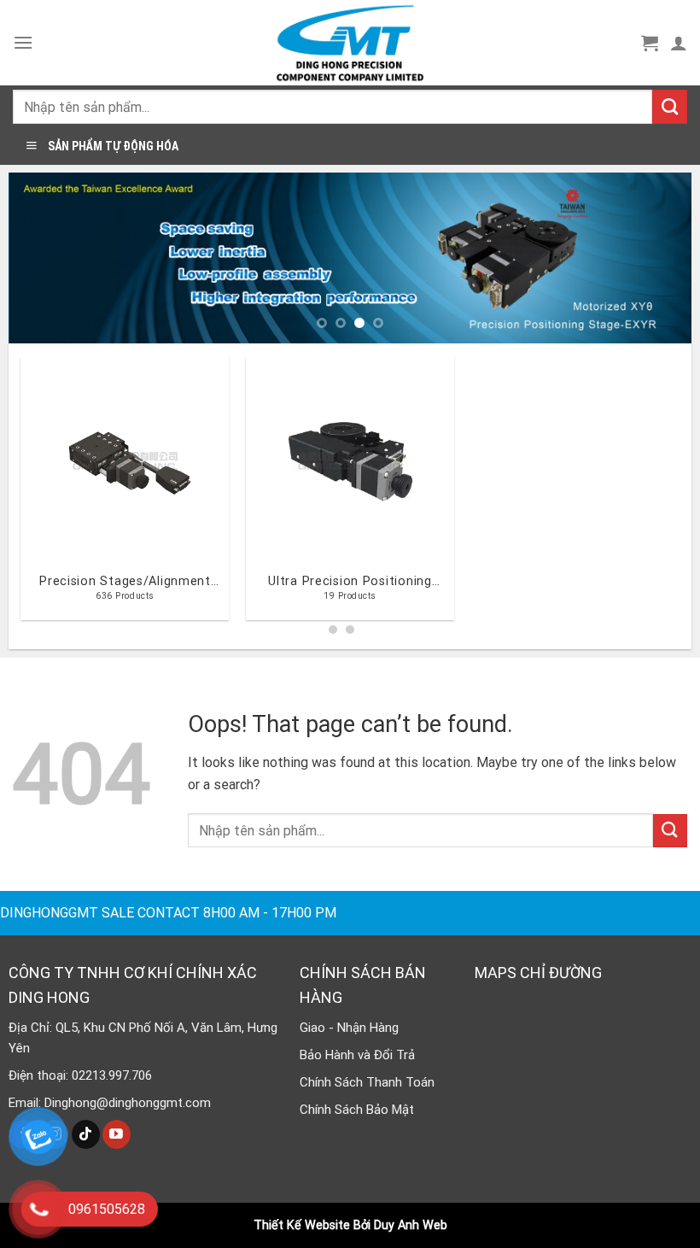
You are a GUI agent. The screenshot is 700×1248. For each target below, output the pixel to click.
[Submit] (669, 107)
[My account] (678, 43)
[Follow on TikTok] (86, 1134)
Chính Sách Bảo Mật (357, 1109)
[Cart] (649, 43)
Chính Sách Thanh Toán (367, 1082)
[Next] (656, 258)
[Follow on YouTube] (116, 1134)
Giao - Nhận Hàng (349, 1027)
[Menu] (23, 42)
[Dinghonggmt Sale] (350, 42)
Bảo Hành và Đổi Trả (357, 1055)
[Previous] (43, 258)
